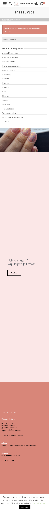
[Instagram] (4, 412)
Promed (5, 83)
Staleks (5, 100)
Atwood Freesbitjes (10, 53)
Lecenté (5, 79)
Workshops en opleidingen (13, 117)
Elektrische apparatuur (11, 66)
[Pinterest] (15, 412)
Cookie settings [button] (39, 503)
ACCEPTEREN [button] (24, 507)
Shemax (5, 96)
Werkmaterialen (9, 113)
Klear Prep (6, 74)
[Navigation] (5, 3)
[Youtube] (11, 412)
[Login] (36, 3)
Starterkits (6, 104)
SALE (4, 91)
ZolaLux (5, 121)
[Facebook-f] (8, 412)
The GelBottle (8, 109)
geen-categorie (8, 70)
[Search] (10, 3)
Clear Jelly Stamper (10, 57)
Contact (14, 273)
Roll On (5, 87)
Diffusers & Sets (8, 61)
